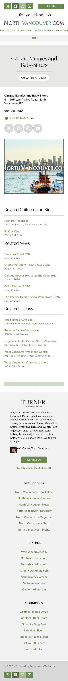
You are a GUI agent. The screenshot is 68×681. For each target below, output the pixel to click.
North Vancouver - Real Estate (34, 492)
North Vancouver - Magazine (34, 517)
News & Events (43, 30)
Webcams (62, 30)
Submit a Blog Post (34, 624)
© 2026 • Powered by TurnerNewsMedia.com (30, 666)
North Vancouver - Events (34, 529)
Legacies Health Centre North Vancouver (31, 341)
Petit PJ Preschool (16, 221)
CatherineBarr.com (34, 589)
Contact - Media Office (34, 612)
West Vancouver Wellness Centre (26, 352)
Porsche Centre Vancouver (21, 330)
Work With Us (34, 649)
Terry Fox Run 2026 (17, 254)
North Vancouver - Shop (34, 523)
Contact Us (34, 460)
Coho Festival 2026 (17, 286)
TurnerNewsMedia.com (34, 570)
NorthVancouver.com (34, 558)
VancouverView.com (34, 577)
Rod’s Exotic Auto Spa (18, 320)
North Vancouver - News (34, 504)
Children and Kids (34, 77)
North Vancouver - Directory (34, 511)
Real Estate (7, 30)
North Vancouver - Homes (34, 498)
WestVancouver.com (34, 552)
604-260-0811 (43, 468)
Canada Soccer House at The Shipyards (30, 275)
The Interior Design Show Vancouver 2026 (32, 297)
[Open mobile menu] (34, 38)
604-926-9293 (25, 468)
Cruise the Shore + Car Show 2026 (27, 265)
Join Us (51, 6)
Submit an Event (34, 630)
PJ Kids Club (12, 231)
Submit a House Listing (34, 637)
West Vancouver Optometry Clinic (26, 362)
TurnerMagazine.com (34, 564)
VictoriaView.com (34, 583)
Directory (24, 30)
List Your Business (34, 643)
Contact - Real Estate (34, 618)
